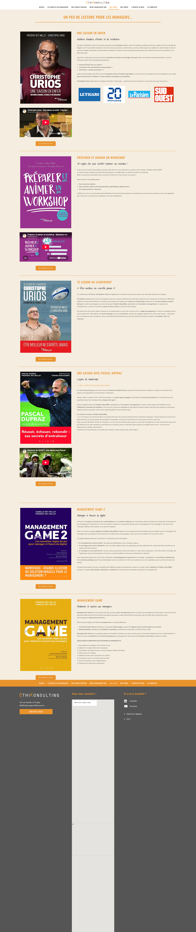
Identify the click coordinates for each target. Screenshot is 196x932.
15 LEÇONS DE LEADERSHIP (94, 282)
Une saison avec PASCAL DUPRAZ (99, 373)
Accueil (42, 7)
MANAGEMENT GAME (89, 600)
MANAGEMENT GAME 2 (91, 509)
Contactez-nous (36, 711)
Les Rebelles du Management (57, 7)
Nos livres (113, 7)
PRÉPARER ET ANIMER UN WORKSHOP (101, 157)
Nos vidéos (124, 7)
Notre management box (98, 7)
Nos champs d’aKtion (79, 7)
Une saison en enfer (91, 33)
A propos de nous (137, 7)
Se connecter (152, 7)
